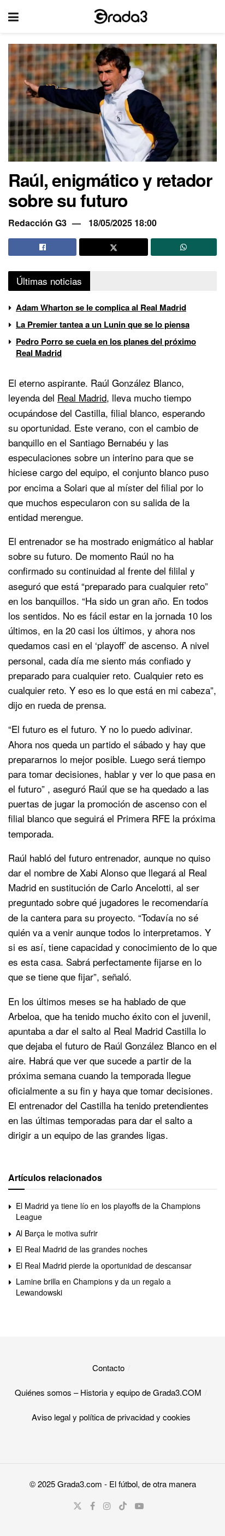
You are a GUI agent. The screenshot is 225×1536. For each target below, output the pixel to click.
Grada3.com (79, 1483)
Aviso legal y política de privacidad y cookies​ (111, 1417)
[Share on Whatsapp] (184, 247)
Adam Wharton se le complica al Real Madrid (101, 307)
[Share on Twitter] (113, 247)
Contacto (108, 1367)
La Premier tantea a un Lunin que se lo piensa (103, 324)
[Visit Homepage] (120, 16)
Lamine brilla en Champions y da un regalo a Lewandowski (93, 1287)
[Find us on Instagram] (107, 1505)
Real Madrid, (83, 397)
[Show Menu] (13, 16)
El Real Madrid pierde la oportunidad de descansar (104, 1265)
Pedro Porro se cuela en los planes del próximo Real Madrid (106, 347)
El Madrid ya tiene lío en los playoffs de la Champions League (108, 1211)
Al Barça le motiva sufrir (57, 1233)
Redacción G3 (37, 222)
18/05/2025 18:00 (122, 222)
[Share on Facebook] (42, 247)
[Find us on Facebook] (92, 1505)
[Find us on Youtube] (139, 1505)
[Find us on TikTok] (123, 1505)
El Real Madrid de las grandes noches (81, 1248)
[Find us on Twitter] (77, 1505)
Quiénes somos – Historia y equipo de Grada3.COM (108, 1392)
